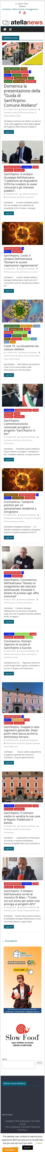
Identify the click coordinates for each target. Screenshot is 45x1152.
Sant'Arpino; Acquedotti (25, 197)
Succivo (26, 339)
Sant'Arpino (31, 81)
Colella (22, 654)
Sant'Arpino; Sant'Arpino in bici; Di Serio (18, 440)
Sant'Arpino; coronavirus (29, 272)
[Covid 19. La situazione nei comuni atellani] (22, 301)
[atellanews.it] (22, 20)
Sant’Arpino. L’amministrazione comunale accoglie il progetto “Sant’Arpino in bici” (19, 427)
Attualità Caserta (16, 329)
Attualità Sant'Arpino (19, 72)
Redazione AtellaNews (29, 109)
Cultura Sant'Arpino (12, 415)
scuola (17, 272)
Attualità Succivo (21, 332)
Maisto (31, 112)
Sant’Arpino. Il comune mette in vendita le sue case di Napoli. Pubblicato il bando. (22, 818)
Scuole (17, 654)
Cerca (4, 1059)
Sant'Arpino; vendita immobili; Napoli (17, 829)
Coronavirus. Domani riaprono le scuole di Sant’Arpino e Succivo (18, 644)
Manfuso (12, 116)
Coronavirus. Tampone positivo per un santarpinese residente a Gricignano (20, 506)
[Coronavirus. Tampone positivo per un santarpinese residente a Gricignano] (22, 469)
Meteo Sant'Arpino (7, 1115)
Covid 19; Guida (14, 359)
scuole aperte (31, 654)
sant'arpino (8, 112)
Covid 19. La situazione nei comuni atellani (21, 347)
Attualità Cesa (26, 326)
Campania (16, 75)
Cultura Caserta (20, 78)
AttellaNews (17, 720)
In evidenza (27, 167)
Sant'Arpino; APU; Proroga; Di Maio (16, 910)
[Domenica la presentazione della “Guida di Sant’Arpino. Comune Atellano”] (22, 43)
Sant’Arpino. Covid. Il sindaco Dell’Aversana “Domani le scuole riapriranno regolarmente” (21, 260)
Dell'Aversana (23, 112)
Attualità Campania (12, 69)
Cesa (12, 342)
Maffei (18, 116)
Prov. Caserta (19, 81)
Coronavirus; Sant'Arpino (23, 603)
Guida (15, 112)
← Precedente (9, 940)
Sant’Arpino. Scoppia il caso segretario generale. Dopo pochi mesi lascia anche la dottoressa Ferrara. (21, 732)
